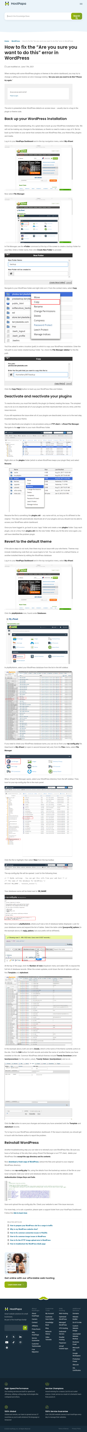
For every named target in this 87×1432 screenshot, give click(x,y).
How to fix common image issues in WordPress (28, 1236)
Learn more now (15, 1285)
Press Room (36, 1329)
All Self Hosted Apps (63, 1347)
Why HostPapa (35, 1334)
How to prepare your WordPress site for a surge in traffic (31, 1226)
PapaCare (62, 1343)
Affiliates (35, 1326)
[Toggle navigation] (81, 3)
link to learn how (20, 1213)
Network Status (48, 1333)
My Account (49, 1313)
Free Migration (35, 1351)
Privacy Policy (76, 1429)
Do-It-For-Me (77, 1322)
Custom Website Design (75, 1328)
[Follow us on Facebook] (7, 1336)
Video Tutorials (48, 1338)
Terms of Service (63, 1429)
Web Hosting (63, 1313)
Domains (76, 1313)
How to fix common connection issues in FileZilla (28, 1233)
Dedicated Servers (62, 1333)
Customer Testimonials (36, 1345)
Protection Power (76, 1360)
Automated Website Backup (77, 1336)
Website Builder (75, 1318)
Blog (47, 1328)
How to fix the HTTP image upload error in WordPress (30, 1240)
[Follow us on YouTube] (7, 1342)
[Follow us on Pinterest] (7, 1347)
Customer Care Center (49, 1318)
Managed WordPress (63, 1324)
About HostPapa (35, 1315)
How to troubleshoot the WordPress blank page (28, 1244)
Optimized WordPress (63, 1318)
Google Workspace (76, 1354)
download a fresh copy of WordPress (24, 1162)
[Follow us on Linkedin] (20, 1336)
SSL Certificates (77, 1369)
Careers (34, 1319)
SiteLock (76, 1365)
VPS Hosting (63, 1328)
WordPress (16, 41)
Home (7, 41)
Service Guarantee (35, 1339)
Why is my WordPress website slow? (24, 1229)
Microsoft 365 (76, 1349)
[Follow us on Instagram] (20, 1342)
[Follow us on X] (13, 1336)
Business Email (76, 1343)
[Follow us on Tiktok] (13, 1342)
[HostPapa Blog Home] (15, 3)
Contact (34, 1322)
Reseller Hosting (62, 1338)
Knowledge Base (49, 1324)
